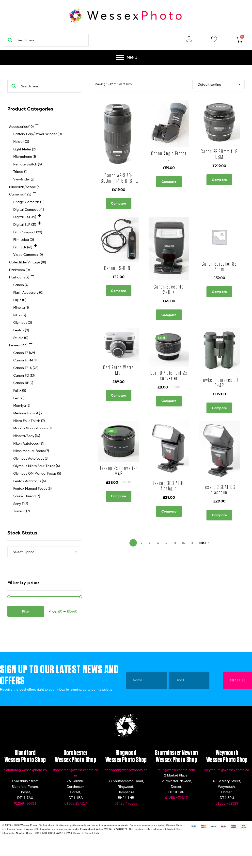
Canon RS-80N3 (118, 268)
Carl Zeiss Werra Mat (118, 370)
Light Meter (24, 149)
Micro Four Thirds (29, 421)
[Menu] (120, 57)
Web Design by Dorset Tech (83, 833)
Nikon (19, 315)
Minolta (21, 307)
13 (174, 543)
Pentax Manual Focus (32, 488)
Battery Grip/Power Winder (37, 134)
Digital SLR (24, 224)
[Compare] (116, 144)
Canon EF (108, 161)
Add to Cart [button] (128, 168)
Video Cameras (28, 254)
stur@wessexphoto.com (176, 770)
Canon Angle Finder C (169, 156)
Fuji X (19, 300)
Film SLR (22, 247)
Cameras (208, 275)
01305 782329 (227, 803)
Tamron (21, 511)
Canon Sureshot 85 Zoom (219, 266)
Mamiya (21, 405)
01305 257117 (75, 803)
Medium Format (28, 413)
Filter (26, 611)
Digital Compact (29, 209)
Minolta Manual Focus (32, 428)
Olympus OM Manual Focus (37, 473)
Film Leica (23, 239)
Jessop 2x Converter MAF (118, 471)
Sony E (20, 503)
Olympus (22, 322)
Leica (20, 398)
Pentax (21, 330)
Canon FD (24, 375)
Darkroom (19, 270)
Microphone (24, 156)
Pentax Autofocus (29, 481)
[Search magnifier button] (10, 40)
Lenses (114, 166)
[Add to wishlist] (104, 144)
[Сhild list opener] (37, 126)
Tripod (20, 171)
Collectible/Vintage (115, 383)
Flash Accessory (28, 292)
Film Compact (27, 232)
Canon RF (23, 383)
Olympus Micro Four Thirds (36, 466)
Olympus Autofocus (30, 458)
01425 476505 (126, 803)
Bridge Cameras (29, 202)
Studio (20, 338)
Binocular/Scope (210, 377)
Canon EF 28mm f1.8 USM (219, 154)
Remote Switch (27, 164)
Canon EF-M (25, 360)
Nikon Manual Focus (31, 451)
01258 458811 (25, 803)
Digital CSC (24, 217)
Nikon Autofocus (28, 443)
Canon (153, 275)
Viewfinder (23, 179)
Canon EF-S (25, 368)
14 (183, 543)
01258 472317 (176, 798)
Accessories (164, 161)
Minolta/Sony (26, 436)
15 (191, 543)
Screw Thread (26, 496)
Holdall (21, 141)
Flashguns (167, 275)
